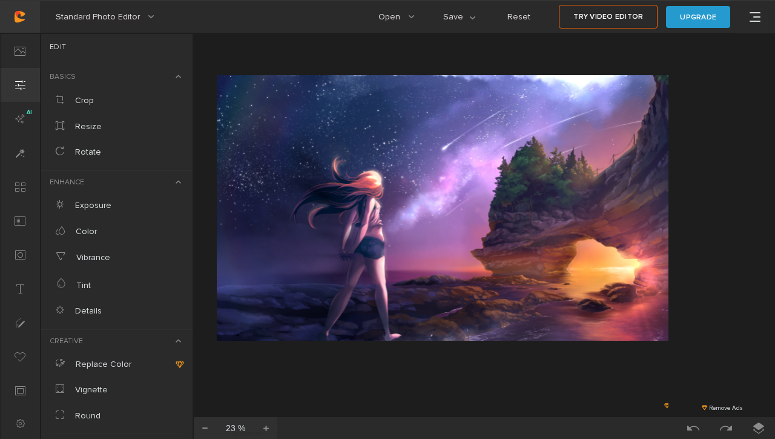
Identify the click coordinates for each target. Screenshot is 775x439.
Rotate (87, 152)
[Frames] (20, 390)
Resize (87, 126)
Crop (83, 100)
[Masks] (20, 255)
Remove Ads (724, 408)
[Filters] (20, 187)
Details (87, 311)
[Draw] (20, 323)
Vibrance (92, 257)
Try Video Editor (608, 16)
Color (85, 231)
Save (466, 22)
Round (87, 416)
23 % (235, 428)
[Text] (20, 289)
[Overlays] (20, 221)
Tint (82, 285)
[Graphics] (20, 357)
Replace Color (102, 364)
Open (402, 22)
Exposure (92, 205)
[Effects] (20, 153)
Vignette (90, 389)
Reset (518, 17)
